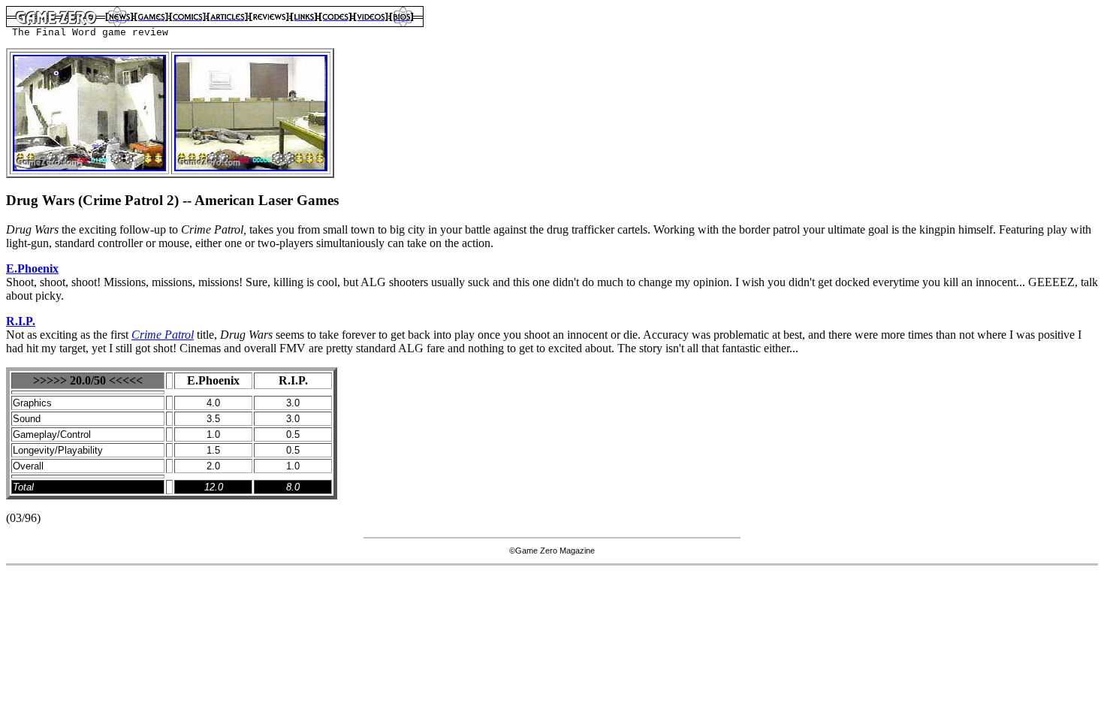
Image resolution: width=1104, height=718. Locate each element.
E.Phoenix (32, 268)
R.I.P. (20, 321)
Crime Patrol (162, 334)
